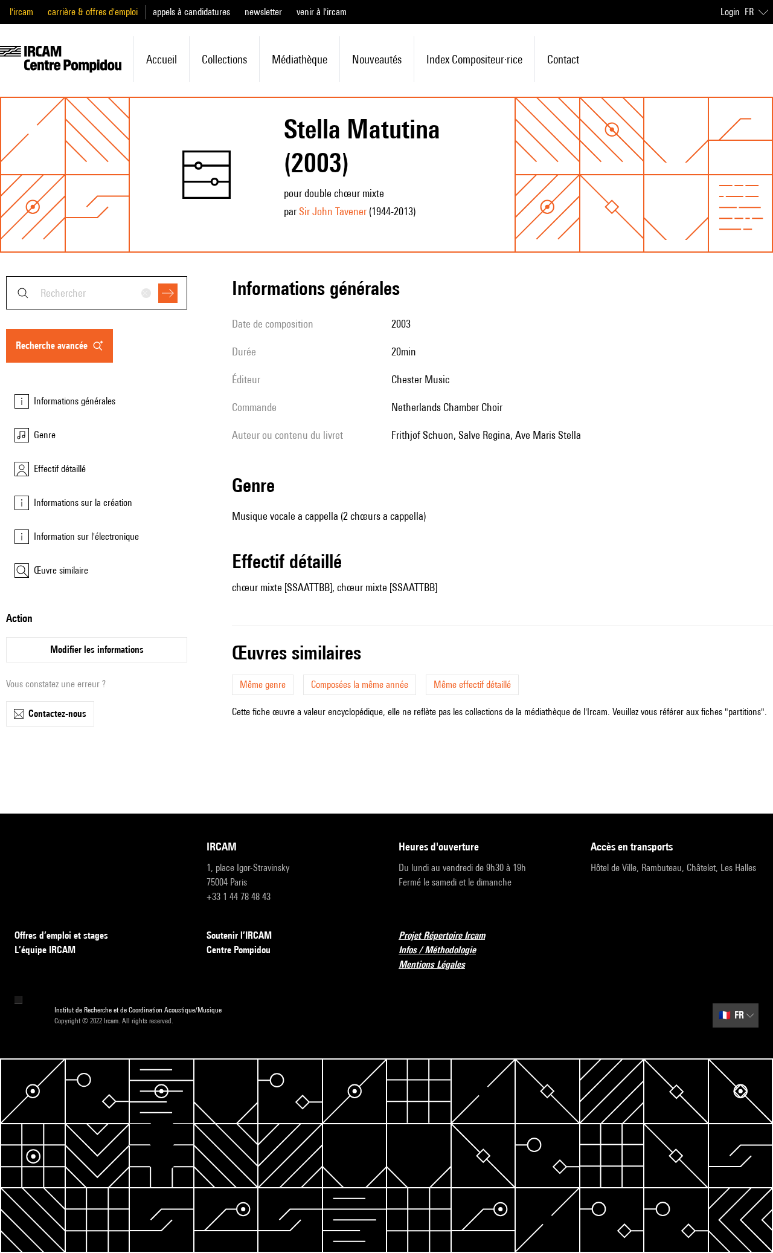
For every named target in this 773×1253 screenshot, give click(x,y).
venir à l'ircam (322, 12)
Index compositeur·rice (474, 59)
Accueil (161, 59)
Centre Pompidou (239, 950)
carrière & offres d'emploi (93, 12)
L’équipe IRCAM (44, 950)
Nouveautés (377, 59)
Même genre (263, 684)
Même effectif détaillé (472, 684)
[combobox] (96, 292)
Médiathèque (299, 59)
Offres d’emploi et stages (61, 935)
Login (730, 12)
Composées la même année (359, 684)
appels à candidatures (191, 12)
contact (563, 59)
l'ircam (21, 12)
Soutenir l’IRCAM (239, 935)
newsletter (263, 12)
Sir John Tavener (333, 211)
